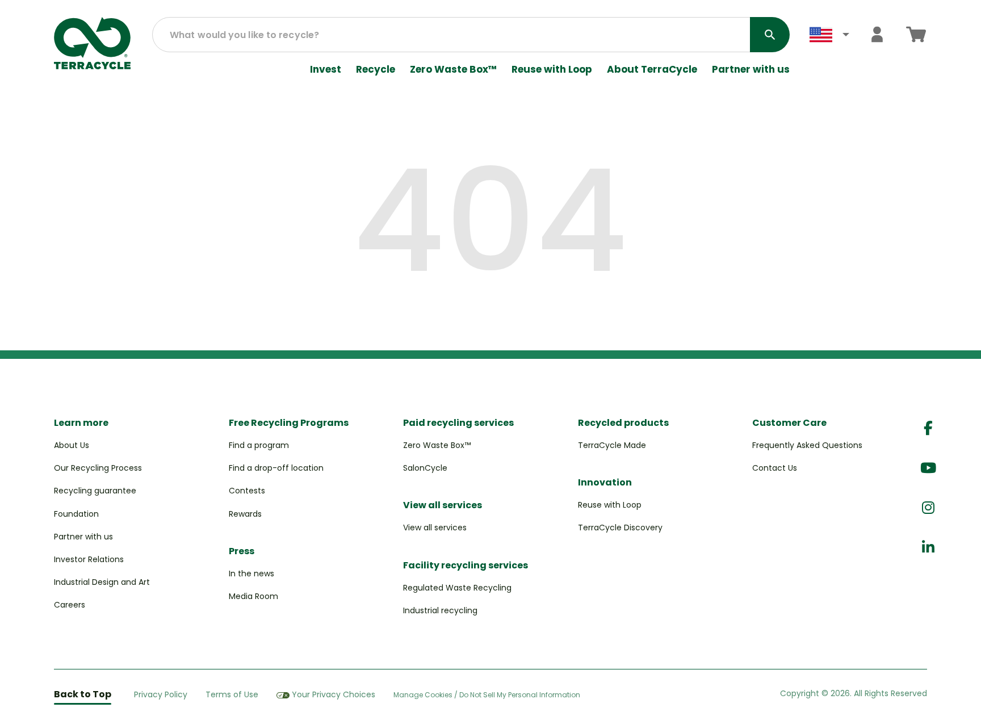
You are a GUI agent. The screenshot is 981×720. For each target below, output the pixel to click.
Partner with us (751, 69)
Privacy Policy (160, 694)
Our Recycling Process (98, 468)
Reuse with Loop (552, 69)
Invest (325, 69)
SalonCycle (425, 468)
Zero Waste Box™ (453, 69)
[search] (770, 34)
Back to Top (82, 694)
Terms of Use (232, 694)
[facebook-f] (928, 428)
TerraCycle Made (612, 445)
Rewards (245, 514)
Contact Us (774, 468)
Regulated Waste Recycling (457, 587)
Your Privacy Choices (333, 694)
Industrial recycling (440, 610)
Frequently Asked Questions (807, 445)
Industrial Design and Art (102, 582)
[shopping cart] (916, 34)
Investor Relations (89, 559)
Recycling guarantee (95, 490)
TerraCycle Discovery (620, 527)
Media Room (253, 596)
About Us (71, 445)
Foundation (76, 514)
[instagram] (928, 508)
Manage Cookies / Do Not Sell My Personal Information (486, 695)
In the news (251, 573)
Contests (247, 490)
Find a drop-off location (276, 468)
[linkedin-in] (928, 548)
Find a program (259, 445)
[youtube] (928, 468)
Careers (69, 604)
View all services (435, 527)
